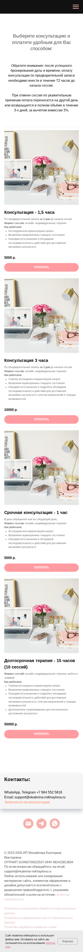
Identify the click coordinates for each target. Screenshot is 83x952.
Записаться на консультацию (27, 802)
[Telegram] (41, 823)
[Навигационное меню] (76, 7)
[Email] (28, 823)
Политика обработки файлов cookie (30, 927)
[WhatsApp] (55, 823)
